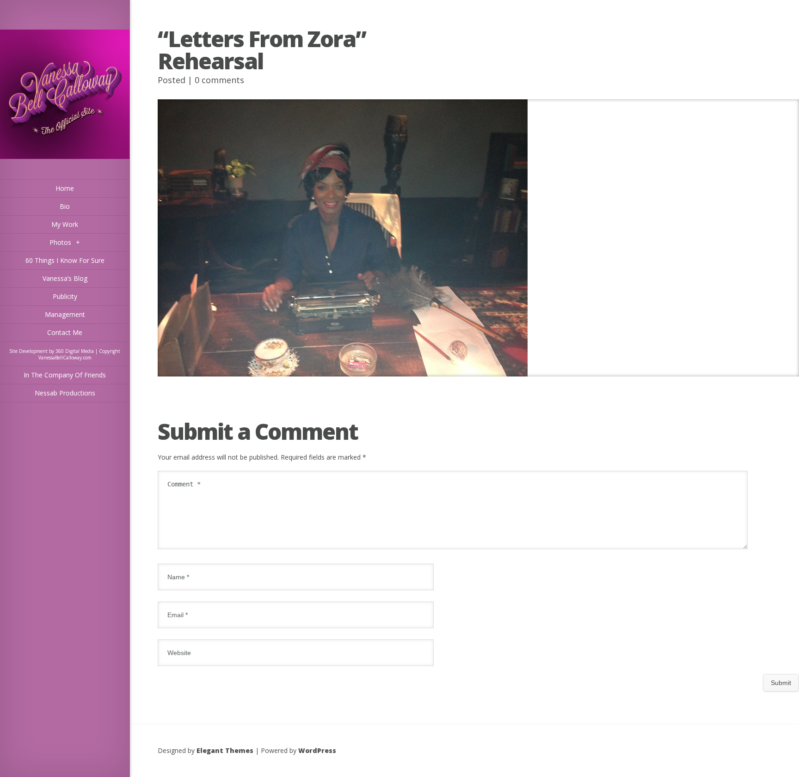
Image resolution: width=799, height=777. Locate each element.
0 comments (219, 79)
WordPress (317, 750)
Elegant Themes (225, 750)
